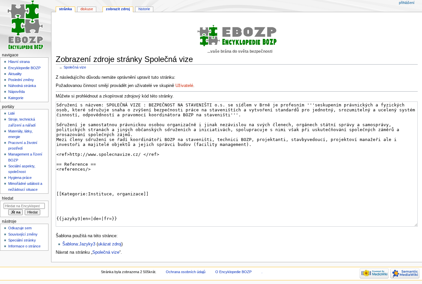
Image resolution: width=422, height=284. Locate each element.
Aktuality (15, 74)
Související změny (23, 234)
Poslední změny (21, 80)
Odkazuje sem (20, 228)
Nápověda (16, 92)
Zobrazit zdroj (118, 9)
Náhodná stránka (22, 86)
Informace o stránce (24, 246)
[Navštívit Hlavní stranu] (25, 25)
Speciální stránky (22, 240)
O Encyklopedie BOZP (233, 272)
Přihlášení (406, 3)
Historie (144, 9)
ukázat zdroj (109, 244)
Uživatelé (184, 85)
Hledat (7, 198)
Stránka (65, 9)
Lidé (11, 113)
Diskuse (86, 9)
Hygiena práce (20, 178)
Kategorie (15, 98)
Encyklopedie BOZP (24, 68)
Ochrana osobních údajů (185, 272)
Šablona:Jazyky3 (78, 244)
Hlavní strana (19, 62)
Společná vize (75, 67)
